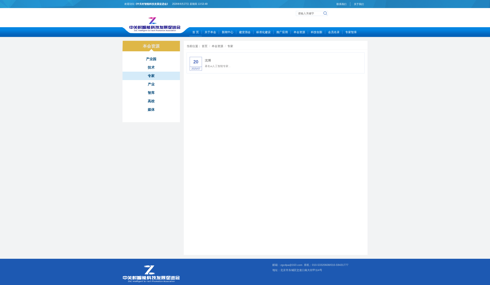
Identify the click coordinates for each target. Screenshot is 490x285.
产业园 (151, 59)
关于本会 (210, 32)
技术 (151, 67)
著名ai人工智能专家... (218, 66)
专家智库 (351, 32)
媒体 (151, 109)
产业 (151, 84)
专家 (151, 76)
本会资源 (299, 32)
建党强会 (245, 32)
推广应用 (282, 32)
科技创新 (316, 32)
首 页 (195, 32)
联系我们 (341, 4)
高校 (151, 101)
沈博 (208, 60)
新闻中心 (227, 32)
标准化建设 (263, 32)
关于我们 (359, 4)
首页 (204, 46)
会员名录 (334, 32)
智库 (151, 93)
